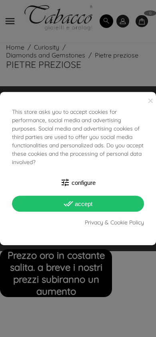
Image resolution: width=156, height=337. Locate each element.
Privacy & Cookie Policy (114, 222)
